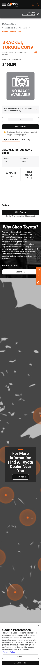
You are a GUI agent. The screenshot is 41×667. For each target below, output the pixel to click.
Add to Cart (20, 126)
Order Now (20, 272)
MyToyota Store (9, 24)
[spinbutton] (20, 119)
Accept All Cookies (20, 663)
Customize (20, 657)
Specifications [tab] (11, 139)
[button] (4, 119)
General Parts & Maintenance (14, 28)
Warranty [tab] (26, 139)
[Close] (38, 625)
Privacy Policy (9, 652)
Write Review (20, 212)
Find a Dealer (20, 477)
